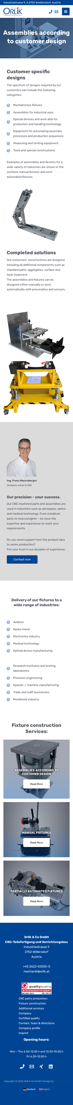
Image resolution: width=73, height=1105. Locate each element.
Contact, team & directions (36, 1023)
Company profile (29, 1028)
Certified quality (29, 1018)
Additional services (31, 1008)
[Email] (56, 12)
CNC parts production (33, 998)
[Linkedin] (51, 1066)
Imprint (23, 1033)
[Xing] (41, 1066)
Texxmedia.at (61, 1081)
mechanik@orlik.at (36, 971)
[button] (22, 559)
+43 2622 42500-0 (36, 966)
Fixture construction (32, 1003)
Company (25, 1013)
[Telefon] (50, 12)
